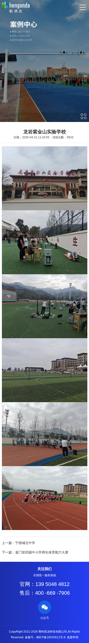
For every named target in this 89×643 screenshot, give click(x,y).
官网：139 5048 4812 (45, 584)
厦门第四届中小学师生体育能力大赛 (41, 552)
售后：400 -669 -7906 (44, 593)
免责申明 (72, 637)
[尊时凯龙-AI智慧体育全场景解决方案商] (16, 7)
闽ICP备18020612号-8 (51, 637)
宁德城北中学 (25, 543)
